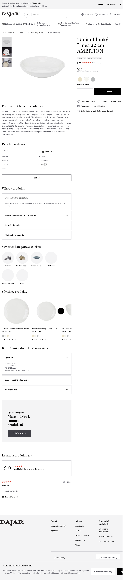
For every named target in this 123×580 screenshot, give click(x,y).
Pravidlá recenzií (106, 536)
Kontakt (118, 24)
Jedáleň (22, 33)
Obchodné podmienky (104, 530)
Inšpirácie (108, 24)
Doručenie (79, 526)
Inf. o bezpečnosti (106, 541)
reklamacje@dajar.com (19, 370)
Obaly (77, 545)
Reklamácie (80, 540)
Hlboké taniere (54, 33)
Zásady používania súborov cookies (66, 573)
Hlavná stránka (8, 33)
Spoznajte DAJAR (58, 526)
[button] (36, 198)
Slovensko (88, 14)
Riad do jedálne (37, 33)
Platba (78, 531)
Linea (43, 157)
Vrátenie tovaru (82, 535)
